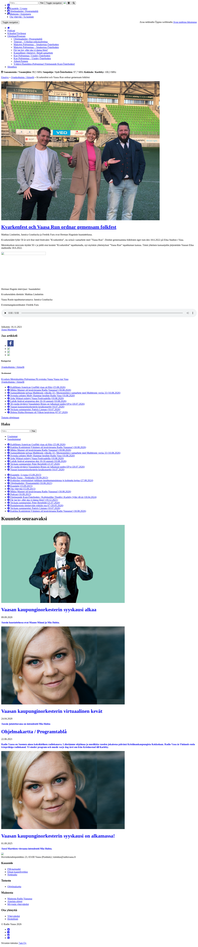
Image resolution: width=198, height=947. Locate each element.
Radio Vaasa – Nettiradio (29, 477)
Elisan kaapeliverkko (17, 872)
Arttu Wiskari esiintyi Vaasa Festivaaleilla (37, 398)
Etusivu (5, 77)
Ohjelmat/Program (16, 36)
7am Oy (22, 943)
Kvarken (5, 379)
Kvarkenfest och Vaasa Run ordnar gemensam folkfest (58, 227)
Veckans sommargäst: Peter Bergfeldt (35, 464)
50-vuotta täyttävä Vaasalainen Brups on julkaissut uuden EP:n (47, 404)
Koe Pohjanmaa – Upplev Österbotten (32, 58)
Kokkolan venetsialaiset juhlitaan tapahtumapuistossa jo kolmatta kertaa (51, 480)
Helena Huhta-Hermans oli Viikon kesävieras (39, 412)
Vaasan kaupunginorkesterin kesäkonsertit (37, 406)
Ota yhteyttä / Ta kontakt (22, 16)
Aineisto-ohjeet (14, 901)
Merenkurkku (17, 379)
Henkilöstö (12, 919)
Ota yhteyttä (22, 488)
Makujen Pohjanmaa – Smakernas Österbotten (36, 44)
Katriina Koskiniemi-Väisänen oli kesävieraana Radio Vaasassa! (48, 447)
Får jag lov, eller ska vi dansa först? (31, 50)
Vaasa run (59, 379)
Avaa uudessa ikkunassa (185, 22)
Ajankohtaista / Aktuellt (22, 77)
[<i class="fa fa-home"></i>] (8, 27)
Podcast (11, 30)
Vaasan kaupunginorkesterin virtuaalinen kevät (51, 711)
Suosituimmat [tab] (14, 439)
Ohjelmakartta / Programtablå (34, 731)
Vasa (66, 379)
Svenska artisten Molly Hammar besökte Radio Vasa (42, 395)
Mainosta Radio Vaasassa (19, 898)
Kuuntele (21, 486)
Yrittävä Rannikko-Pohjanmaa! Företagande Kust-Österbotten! (44, 64)
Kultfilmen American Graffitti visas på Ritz (37, 387)
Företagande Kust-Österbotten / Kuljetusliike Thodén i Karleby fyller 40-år (53, 497)
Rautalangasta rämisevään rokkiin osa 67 (36, 505)
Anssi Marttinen (9, 329)
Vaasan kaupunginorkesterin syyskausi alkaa (48, 609)
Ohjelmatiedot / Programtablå (24, 11)
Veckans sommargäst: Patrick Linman (35, 409)
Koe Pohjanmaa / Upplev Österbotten (32, 55)
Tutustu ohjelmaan (10, 417)
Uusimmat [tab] (12, 436)
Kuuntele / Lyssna (18, 8)
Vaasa (50, 379)
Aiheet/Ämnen (21, 61)
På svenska (41, 379)
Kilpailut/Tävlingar (16, 33)
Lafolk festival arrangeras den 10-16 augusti (38, 401)
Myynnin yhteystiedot (18, 904)
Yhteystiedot (13, 916)
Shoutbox (12, 66)
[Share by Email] (8, 355)
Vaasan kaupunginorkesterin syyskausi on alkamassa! (58, 836)
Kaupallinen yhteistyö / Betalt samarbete (33, 53)
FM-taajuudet (14, 869)
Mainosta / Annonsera (20, 14)
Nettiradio (12, 874)
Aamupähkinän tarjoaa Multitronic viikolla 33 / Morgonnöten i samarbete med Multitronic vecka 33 (65, 392)
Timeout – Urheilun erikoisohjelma (31, 41)
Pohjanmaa (30, 379)
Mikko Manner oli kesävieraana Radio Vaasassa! (40, 390)
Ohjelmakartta (14, 886)
